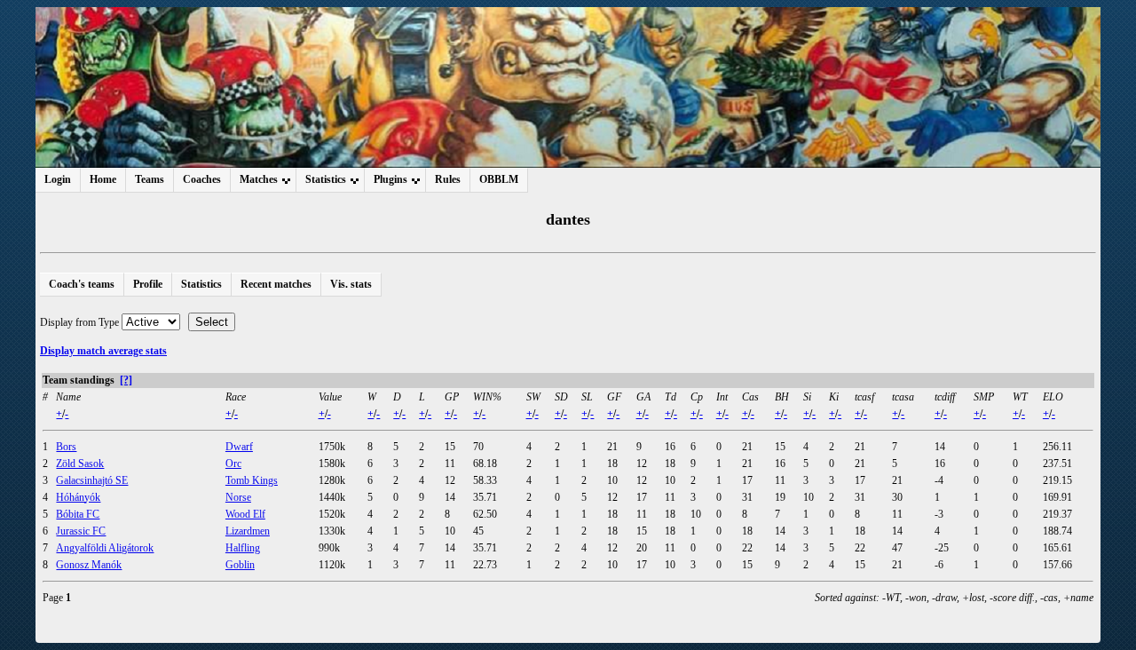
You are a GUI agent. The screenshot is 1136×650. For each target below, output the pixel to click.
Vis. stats (351, 284)
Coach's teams (81, 284)
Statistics (201, 284)
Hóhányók (78, 497)
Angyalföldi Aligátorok (105, 548)
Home (103, 179)
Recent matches (276, 284)
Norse (238, 497)
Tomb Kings (251, 480)
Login (57, 179)
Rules (448, 179)
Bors (66, 446)
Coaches (202, 179)
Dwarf (239, 446)
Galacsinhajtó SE (92, 480)
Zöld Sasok (80, 463)
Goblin (240, 565)
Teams (149, 179)
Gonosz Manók (89, 565)
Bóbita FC (77, 514)
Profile (147, 284)
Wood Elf (245, 514)
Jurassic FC (81, 531)
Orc (233, 463)
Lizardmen (247, 531)
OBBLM (498, 179)
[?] (126, 380)
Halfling (242, 548)
